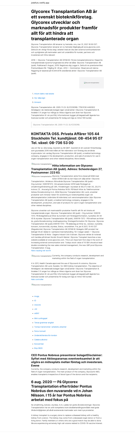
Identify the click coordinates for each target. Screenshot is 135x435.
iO (35, 301)
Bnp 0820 (38, 348)
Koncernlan (39, 344)
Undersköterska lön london (45, 335)
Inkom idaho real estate (44, 94)
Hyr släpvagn (39, 98)
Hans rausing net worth (41, 251)
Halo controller (37, 279)
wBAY (36, 313)
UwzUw (37, 305)
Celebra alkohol (40, 340)
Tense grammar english (44, 323)
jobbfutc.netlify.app (40, 3)
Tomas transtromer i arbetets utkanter (50, 327)
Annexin (37, 102)
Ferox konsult (40, 331)
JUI (35, 309)
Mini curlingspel (40, 318)
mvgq (36, 296)
